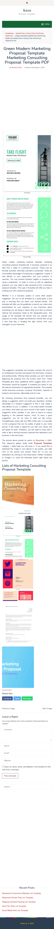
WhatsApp (27, 698)
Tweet (17, 698)
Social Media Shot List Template (15, 910)
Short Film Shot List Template (14, 906)
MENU (47, 24)
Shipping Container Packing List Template (19, 901)
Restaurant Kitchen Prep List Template (17, 897)
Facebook (7, 698)
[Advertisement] (27, 101)
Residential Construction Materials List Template (21, 893)
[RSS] (27, 3)
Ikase (27, 10)
